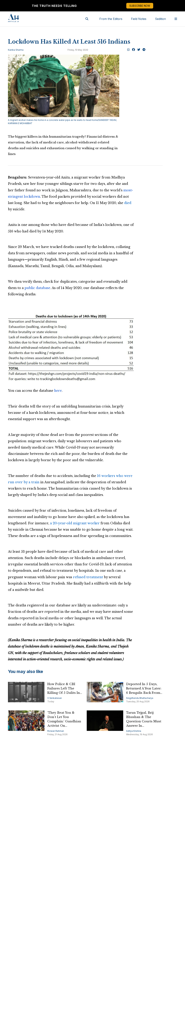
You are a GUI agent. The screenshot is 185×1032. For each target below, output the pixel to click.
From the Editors (110, 19)
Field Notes (138, 19)
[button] (71, 347)
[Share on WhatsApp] (128, 49)
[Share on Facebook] (133, 49)
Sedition (160, 19)
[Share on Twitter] (138, 49)
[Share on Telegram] (144, 49)
